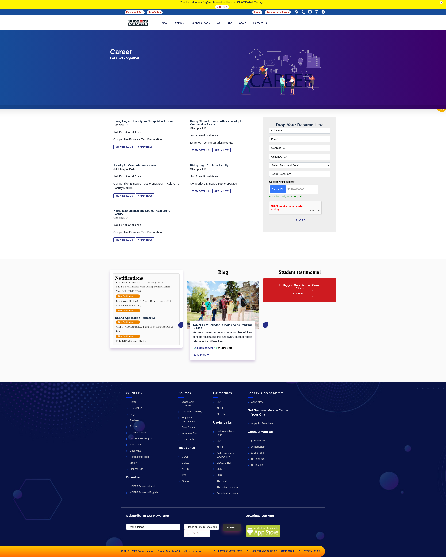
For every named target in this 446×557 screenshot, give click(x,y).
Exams (178, 23)
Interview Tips (189, 433)
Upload (300, 220)
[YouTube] (310, 12)
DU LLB (221, 414)
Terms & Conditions (230, 551)
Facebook (259, 440)
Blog (218, 23)
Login (257, 12)
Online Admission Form (226, 433)
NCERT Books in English (144, 492)
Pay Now (135, 420)
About (242, 23)
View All (299, 293)
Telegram (259, 459)
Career (185, 481)
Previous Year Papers (141, 438)
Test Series (188, 427)
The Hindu (222, 481)
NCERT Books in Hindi (142, 486)
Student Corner (198, 23)
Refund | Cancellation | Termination (272, 551)
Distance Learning (192, 411)
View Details (124, 147)
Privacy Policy (311, 551)
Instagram (259, 446)
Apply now (145, 147)
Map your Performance (189, 419)
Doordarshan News (227, 493)
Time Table (136, 444)
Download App (134, 12)
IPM (184, 475)
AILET (220, 408)
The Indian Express (227, 487)
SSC (219, 475)
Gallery (133, 463)
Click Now (222, 7)
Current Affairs (138, 432)
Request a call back (277, 12)
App (230, 23)
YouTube (258, 453)
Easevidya (135, 451)
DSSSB (221, 469)
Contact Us (260, 23)
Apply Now (257, 402)
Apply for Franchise (262, 423)
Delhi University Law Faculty (225, 455)
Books (133, 426)
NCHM (185, 469)
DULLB (186, 463)
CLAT (185, 456)
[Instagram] (316, 12)
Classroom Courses (188, 404)
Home (163, 23)
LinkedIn (258, 465)
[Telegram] (323, 12)
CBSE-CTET (224, 463)
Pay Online (155, 12)
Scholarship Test (139, 457)
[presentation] (180, 325)
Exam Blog (136, 408)
